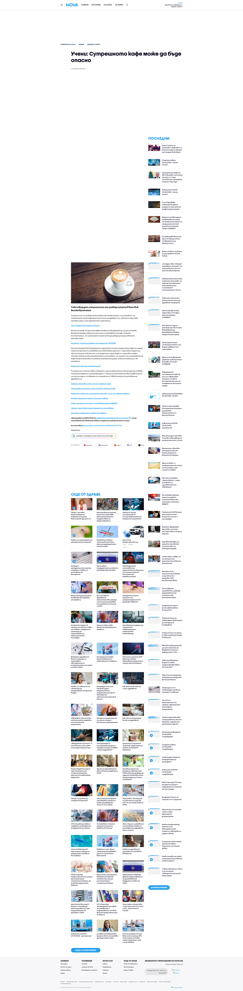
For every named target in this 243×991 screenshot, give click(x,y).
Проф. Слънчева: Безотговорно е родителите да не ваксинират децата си (81, 516)
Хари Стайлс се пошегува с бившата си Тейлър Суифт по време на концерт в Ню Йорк (172, 148)
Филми (105, 973)
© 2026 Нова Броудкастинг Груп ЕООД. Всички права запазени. (76, 987)
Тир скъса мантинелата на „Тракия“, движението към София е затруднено (171, 704)
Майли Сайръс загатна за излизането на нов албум (172, 253)
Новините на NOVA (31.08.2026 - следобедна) (170, 772)
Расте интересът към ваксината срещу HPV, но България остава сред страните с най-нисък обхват (132, 938)
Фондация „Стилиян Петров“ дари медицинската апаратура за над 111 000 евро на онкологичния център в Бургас (106, 692)
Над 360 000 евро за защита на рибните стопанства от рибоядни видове (170, 545)
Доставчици (108, 981)
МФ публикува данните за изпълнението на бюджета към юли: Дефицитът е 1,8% (172, 649)
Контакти (115, 981)
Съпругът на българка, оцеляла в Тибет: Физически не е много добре (172, 845)
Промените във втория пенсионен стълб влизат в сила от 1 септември (172, 515)
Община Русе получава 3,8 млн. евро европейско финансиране (171, 813)
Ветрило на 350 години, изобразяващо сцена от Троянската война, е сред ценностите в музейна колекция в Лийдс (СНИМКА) (172, 222)
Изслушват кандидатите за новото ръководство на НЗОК (107, 568)
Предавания (107, 967)
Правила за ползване (152, 981)
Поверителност (133, 981)
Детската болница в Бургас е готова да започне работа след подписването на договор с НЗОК (80, 908)
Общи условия (123, 981)
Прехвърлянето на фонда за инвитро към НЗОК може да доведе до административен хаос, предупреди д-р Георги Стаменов (133, 774)
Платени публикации (65, 983)
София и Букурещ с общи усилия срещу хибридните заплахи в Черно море (172, 872)
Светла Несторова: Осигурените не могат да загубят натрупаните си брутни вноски (172, 410)
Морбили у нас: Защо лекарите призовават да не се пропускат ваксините (106, 852)
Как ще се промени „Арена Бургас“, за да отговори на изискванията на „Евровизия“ (171, 482)
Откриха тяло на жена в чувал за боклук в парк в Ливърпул (172, 635)
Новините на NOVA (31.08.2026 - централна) (170, 425)
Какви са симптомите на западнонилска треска (81, 541)
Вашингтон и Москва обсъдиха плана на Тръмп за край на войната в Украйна (171, 451)
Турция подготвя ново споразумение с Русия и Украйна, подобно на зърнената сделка (172, 720)
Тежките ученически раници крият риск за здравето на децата (171, 300)
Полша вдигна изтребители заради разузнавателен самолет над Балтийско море (171, 593)
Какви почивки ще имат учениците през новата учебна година (172, 858)
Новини (85, 5)
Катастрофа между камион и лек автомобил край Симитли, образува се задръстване (171, 828)
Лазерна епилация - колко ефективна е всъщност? (170, 608)
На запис (108, 5)
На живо (119, 5)
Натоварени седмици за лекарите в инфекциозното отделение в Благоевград (133, 629)
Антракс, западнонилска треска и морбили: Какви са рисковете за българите (81, 570)
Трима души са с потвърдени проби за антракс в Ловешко (171, 690)
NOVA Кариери (129, 967)
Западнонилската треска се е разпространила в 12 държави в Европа (132, 599)
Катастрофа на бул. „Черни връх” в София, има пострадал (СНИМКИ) (171, 314)
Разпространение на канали (86, 981)
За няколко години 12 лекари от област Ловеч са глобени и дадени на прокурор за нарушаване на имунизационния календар (81, 631)
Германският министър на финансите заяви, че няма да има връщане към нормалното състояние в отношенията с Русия (172, 284)
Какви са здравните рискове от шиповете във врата (132, 851)
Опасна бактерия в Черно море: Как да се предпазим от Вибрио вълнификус (80, 852)
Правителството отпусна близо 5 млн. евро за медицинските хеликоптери (106, 543)
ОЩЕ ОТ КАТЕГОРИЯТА (85, 950)
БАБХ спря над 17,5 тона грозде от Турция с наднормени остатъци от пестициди (172, 785)
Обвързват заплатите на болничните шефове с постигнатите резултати (81, 721)
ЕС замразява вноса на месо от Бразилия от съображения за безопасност (171, 240)
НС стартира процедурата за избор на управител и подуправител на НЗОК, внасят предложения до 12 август (107, 909)
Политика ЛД (142, 981)
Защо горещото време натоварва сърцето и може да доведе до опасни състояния (106, 802)
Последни (64, 964)
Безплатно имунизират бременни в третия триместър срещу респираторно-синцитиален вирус (107, 879)
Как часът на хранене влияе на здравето (132, 719)
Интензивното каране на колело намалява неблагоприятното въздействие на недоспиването (106, 517)
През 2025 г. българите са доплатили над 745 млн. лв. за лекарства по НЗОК (133, 802)
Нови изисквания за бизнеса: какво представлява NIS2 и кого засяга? (171, 663)
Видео (63, 973)
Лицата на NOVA (87, 967)
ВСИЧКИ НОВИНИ (159, 887)
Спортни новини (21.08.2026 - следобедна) (169, 747)
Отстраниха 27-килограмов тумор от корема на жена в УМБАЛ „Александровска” (107, 746)
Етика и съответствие (165, 981)
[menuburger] (61, 5)
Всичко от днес (66, 967)
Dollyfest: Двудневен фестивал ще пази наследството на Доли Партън (172, 530)
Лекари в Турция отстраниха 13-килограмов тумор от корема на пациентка (132, 516)
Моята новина (66, 970)
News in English (128, 970)
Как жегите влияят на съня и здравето (132, 687)
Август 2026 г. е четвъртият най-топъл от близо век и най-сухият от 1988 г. (172, 466)
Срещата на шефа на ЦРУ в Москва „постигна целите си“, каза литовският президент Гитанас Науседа (172, 177)
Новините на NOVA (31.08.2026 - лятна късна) (170, 192)
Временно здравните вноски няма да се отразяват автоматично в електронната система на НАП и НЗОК (81, 662)
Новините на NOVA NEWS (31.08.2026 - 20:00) (172, 395)
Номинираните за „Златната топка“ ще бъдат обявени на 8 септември (171, 346)
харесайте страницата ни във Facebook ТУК (102, 425)
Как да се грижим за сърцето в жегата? (79, 799)
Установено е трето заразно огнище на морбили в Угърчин (106, 826)
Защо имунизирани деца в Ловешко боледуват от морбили (81, 598)
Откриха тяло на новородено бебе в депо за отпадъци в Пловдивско (172, 621)
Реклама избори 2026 (71, 981)
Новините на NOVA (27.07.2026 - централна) (81, 935)
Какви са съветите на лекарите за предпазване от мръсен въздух (81, 689)
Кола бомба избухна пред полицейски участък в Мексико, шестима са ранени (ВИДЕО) (170, 499)
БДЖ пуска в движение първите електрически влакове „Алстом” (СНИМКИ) (172, 360)
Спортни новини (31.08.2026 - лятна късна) (170, 162)
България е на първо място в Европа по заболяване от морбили (107, 659)
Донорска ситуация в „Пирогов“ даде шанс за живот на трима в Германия (133, 746)
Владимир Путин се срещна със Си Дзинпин (172, 798)
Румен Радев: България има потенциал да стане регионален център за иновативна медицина (80, 773)
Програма (96, 5)
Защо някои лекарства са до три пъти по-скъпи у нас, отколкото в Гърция (133, 907)
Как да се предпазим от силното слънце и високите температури (107, 720)
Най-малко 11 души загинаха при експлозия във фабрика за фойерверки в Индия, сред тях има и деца (172, 329)
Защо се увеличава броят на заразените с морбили (107, 627)
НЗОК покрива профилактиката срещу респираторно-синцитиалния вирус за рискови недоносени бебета (81, 880)
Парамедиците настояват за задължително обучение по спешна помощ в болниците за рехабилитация (133, 571)
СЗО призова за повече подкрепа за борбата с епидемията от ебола (81, 826)
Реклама (62, 981)
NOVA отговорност (130, 964)
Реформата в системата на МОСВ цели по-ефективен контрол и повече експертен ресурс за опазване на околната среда (171, 379)
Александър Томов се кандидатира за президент (171, 759)
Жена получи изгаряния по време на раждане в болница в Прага (171, 677)
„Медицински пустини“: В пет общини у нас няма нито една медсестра (81, 745)
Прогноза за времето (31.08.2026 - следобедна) (171, 734)
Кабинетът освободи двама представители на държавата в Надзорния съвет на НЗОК (133, 879)
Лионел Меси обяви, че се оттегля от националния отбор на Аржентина (171, 560)
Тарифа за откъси (99, 981)
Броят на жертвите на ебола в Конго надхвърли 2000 (107, 771)
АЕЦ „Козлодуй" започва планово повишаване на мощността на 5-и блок (172, 438)
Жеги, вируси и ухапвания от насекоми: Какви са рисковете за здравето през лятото (133, 827)
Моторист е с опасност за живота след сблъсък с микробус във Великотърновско (171, 575)
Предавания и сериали (89, 970)
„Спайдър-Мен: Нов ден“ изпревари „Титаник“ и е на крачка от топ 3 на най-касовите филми (172, 267)
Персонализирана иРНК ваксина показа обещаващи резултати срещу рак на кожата (133, 660)
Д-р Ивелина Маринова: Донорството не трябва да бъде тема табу (107, 936)
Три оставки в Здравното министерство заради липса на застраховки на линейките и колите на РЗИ (107, 601)
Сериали (106, 970)
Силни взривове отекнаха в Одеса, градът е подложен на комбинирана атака (171, 205)
